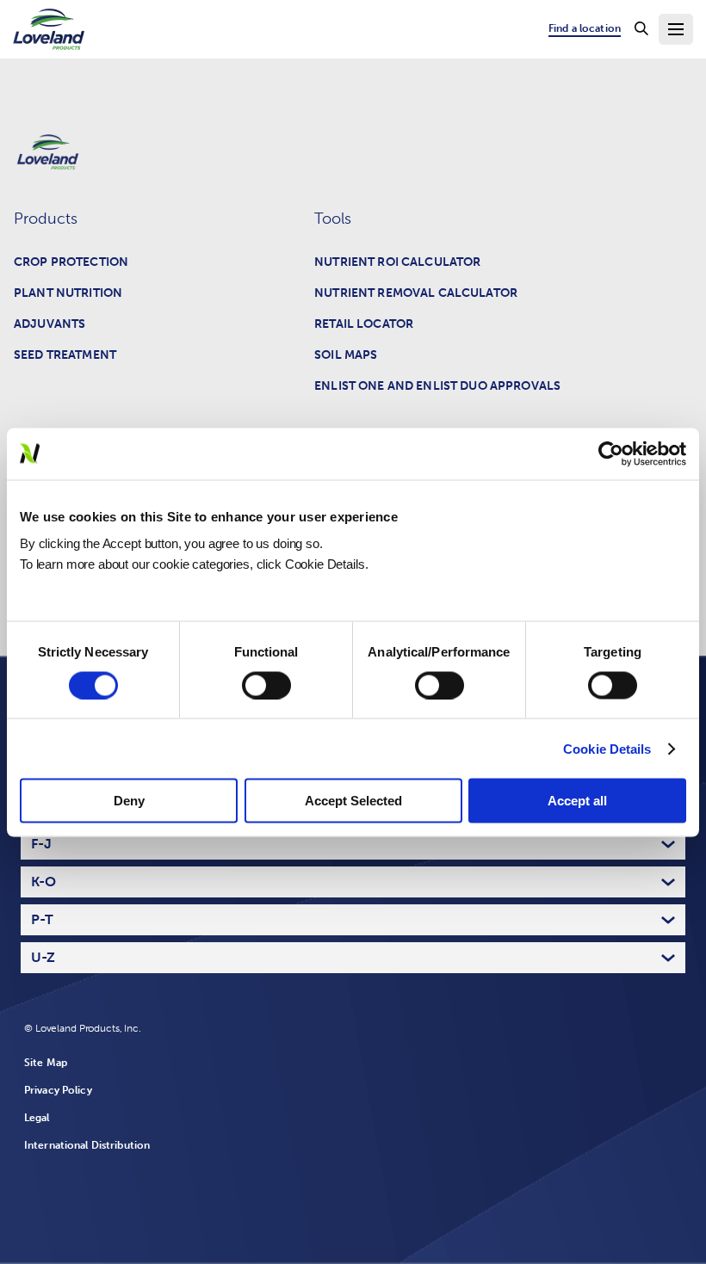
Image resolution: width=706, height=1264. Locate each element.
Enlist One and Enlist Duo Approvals (437, 386)
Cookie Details (607, 748)
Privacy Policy (58, 1090)
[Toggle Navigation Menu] (676, 29)
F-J (41, 843)
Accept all (577, 800)
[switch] (266, 685)
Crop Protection (71, 262)
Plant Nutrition (68, 293)
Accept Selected (353, 800)
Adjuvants (49, 324)
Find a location (584, 28)
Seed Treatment (65, 355)
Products (45, 218)
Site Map (45, 1063)
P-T (42, 919)
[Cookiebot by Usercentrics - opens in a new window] (611, 453)
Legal (37, 1118)
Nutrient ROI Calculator (397, 262)
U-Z (43, 957)
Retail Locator (363, 324)
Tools (332, 218)
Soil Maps (345, 355)
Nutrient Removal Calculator (415, 293)
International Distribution (87, 1145)
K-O (43, 881)
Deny (129, 800)
